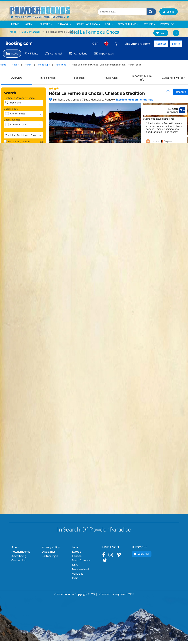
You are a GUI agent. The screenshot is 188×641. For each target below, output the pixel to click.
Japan (28, 24)
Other (148, 24)
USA (108, 24)
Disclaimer (48, 551)
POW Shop (167, 24)
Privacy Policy (51, 547)
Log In (169, 11)
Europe (45, 24)
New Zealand (127, 24)
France (12, 31)
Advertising (18, 556)
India (75, 578)
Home (15, 24)
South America (87, 24)
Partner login (50, 556)
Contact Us (18, 560)
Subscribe (143, 553)
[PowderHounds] (50, 11)
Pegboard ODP (124, 594)
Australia (77, 573)
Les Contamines (31, 31)
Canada (63, 24)
